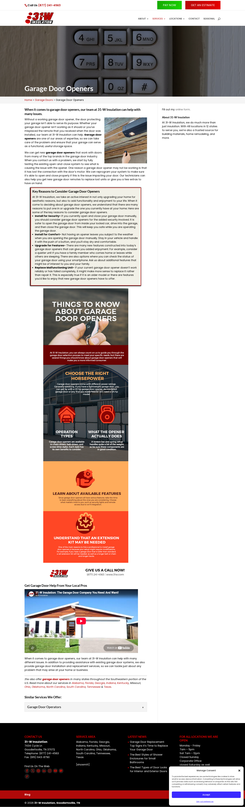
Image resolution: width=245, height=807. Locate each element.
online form (182, 109)
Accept (206, 794)
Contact (194, 19)
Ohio (27, 687)
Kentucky (123, 683)
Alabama (78, 683)
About (142, 19)
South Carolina (76, 687)
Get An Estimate (203, 5)
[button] (239, 770)
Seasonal (209, 19)
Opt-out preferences (205, 801)
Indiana (111, 683)
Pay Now (169, 5)
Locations (175, 19)
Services (157, 19)
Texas (107, 687)
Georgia (100, 683)
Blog (27, 794)
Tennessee (94, 687)
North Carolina (55, 687)
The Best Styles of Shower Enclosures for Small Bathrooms (146, 758)
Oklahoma (38, 687)
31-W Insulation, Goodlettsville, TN (57, 803)
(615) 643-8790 (40, 757)
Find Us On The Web (37, 766)
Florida (89, 683)
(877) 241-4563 (49, 5)
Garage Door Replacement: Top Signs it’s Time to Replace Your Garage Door (149, 745)
